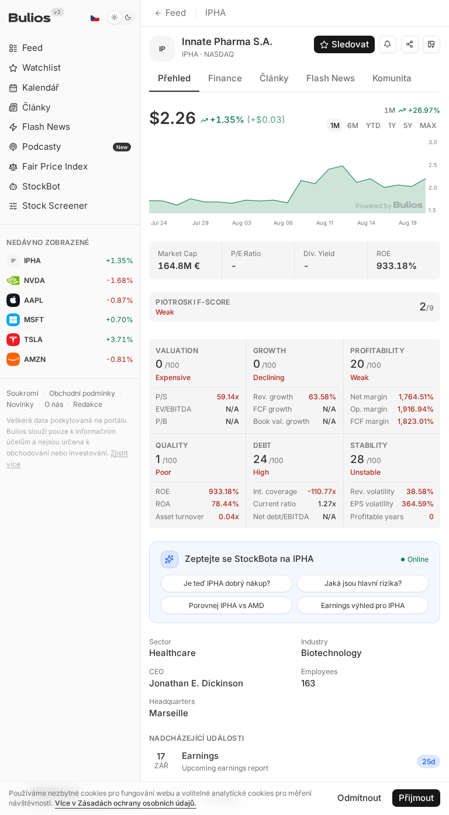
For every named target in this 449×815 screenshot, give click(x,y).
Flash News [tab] (330, 78)
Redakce (87, 404)
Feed (175, 12)
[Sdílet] (410, 44)
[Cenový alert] (387, 44)
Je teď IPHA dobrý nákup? (227, 583)
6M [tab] (352, 125)
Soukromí (22, 393)
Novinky (20, 404)
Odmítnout (359, 797)
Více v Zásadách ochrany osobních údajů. (125, 803)
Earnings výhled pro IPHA (363, 605)
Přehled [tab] (174, 78)
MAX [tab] (428, 125)
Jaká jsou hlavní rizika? (363, 583)
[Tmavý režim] (121, 17)
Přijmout (416, 797)
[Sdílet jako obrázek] (431, 44)
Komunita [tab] (392, 78)
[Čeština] (94, 17)
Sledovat (350, 44)
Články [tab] (274, 78)
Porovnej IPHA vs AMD (226, 605)
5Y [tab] (407, 125)
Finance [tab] (225, 78)
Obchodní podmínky (82, 393)
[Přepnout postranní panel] (140, 407)
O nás (53, 404)
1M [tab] (335, 125)
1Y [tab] (392, 125)
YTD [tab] (373, 125)
